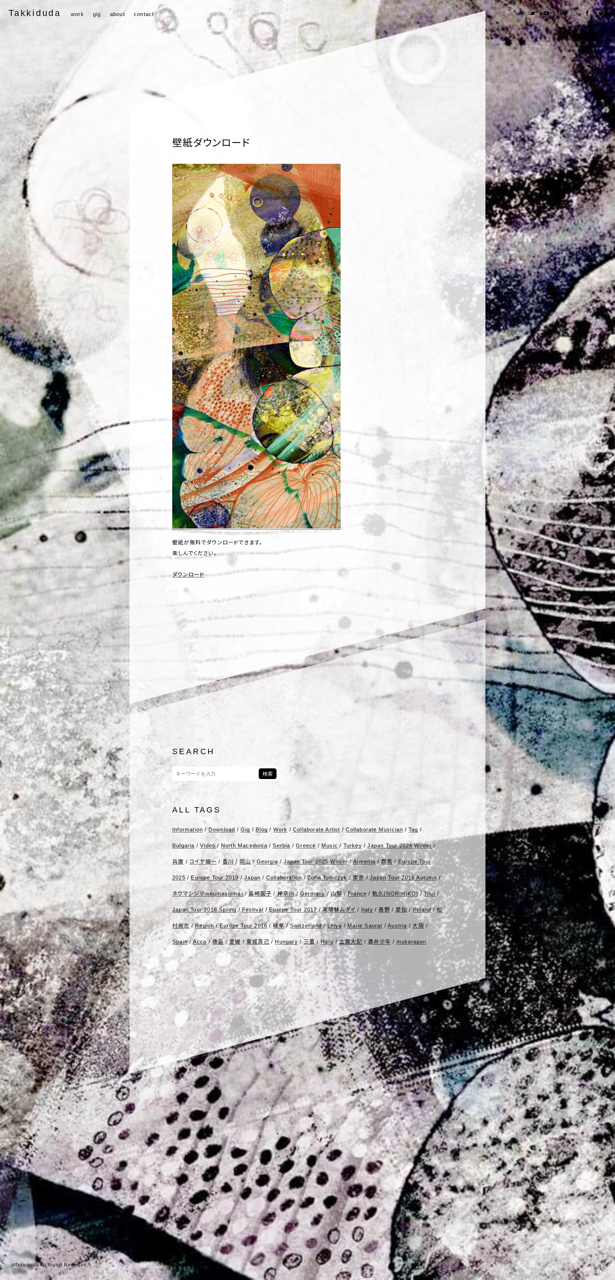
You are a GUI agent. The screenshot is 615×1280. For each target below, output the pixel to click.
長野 (384, 910)
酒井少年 (379, 942)
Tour (430, 893)
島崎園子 (260, 893)
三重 (309, 942)
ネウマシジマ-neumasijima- (207, 893)
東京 (358, 877)
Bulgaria (183, 845)
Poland (422, 910)
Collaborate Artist (316, 829)
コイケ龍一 (203, 861)
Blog (262, 829)
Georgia (267, 861)
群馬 (387, 861)
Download (222, 829)
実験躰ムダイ (339, 910)
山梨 (336, 893)
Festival (253, 910)
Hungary (286, 942)
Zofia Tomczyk (327, 877)
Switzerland (306, 926)
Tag (413, 829)
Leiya (334, 926)
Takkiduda (35, 13)
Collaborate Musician (374, 829)
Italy (367, 910)
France (357, 893)
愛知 (401, 910)
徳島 (218, 942)
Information (187, 829)
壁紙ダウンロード (211, 142)
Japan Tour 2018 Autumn (403, 877)
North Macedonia (244, 845)
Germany (312, 893)
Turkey (352, 845)
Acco (200, 942)
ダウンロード (188, 574)
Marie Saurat (364, 926)
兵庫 (178, 861)
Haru (327, 942)
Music (329, 845)
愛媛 (235, 942)
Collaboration (284, 877)
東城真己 (257, 942)
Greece (306, 845)
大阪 (418, 926)
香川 (228, 861)
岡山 (245, 861)
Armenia (364, 861)
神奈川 (286, 893)
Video (207, 845)
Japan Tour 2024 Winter (399, 845)
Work (280, 829)
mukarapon (411, 942)
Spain (180, 942)
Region (204, 926)
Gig (245, 829)
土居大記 (350, 942)
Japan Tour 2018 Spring (204, 910)
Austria (397, 926)
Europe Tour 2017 (293, 910)
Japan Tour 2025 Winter (316, 861)
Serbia (281, 845)
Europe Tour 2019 (214, 877)
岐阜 (278, 926)
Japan (252, 877)
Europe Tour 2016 (243, 926)
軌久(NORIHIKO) (395, 893)
